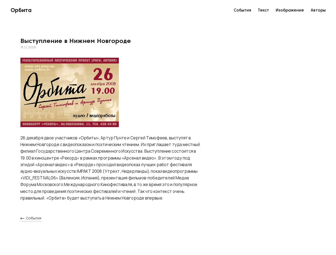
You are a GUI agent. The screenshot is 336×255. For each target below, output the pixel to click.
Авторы (318, 10)
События (242, 10)
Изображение (290, 10)
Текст (263, 10)
